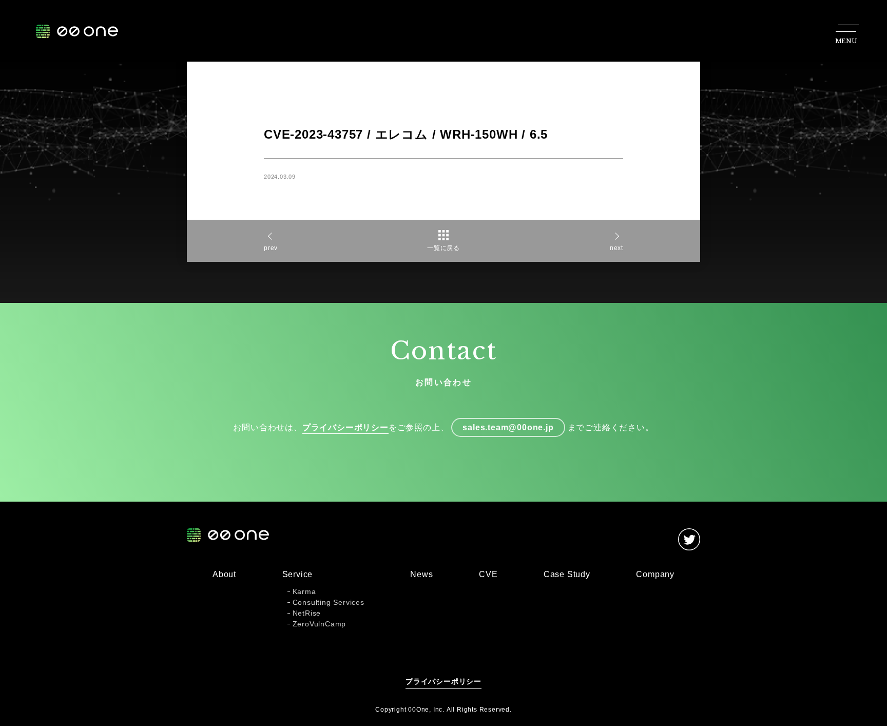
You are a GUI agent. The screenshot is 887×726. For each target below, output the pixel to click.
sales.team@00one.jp (507, 427)
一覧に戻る (443, 248)
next (616, 248)
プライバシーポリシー (345, 427)
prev (271, 248)
